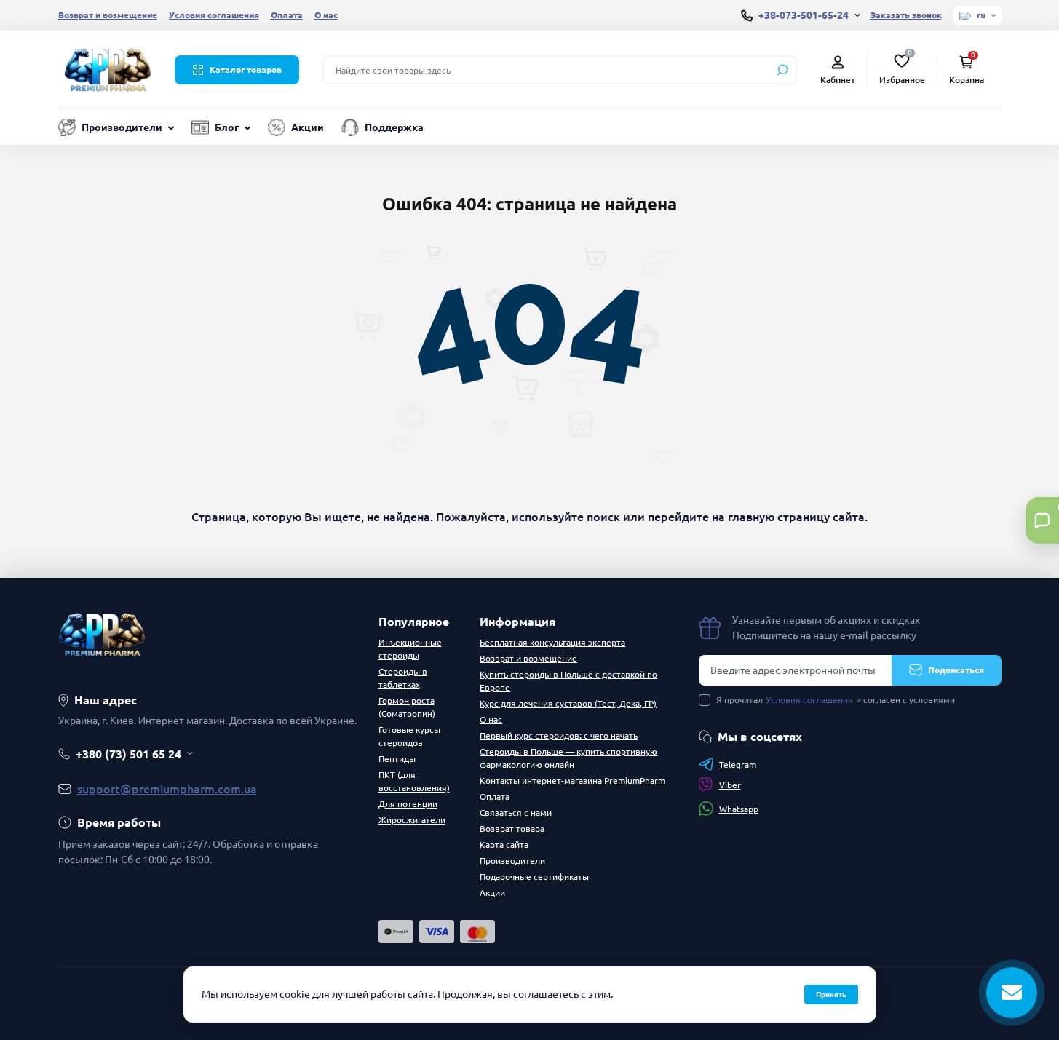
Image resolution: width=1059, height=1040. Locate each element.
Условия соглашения (214, 15)
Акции (307, 127)
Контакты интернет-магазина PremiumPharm (572, 780)
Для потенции (407, 804)
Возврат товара (512, 828)
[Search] (782, 70)
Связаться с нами (516, 812)
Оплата (287, 15)
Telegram (737, 764)
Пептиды (397, 758)
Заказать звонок (906, 15)
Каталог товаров (246, 69)
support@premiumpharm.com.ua (167, 788)
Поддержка (394, 127)
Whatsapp (738, 809)
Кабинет (837, 79)
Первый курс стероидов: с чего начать (559, 735)
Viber (730, 785)
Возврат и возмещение (107, 15)
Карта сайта (504, 844)
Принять (831, 995)
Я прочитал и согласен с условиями (835, 699)
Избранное (902, 68)
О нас (326, 15)
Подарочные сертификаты (534, 876)
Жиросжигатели (411, 820)
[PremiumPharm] (107, 68)
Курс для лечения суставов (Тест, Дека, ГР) (568, 703)
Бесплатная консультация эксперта (552, 642)
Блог (227, 127)
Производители (122, 127)
